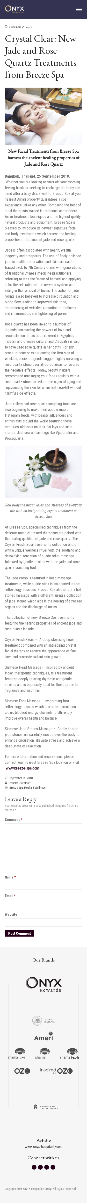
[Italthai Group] (46, 1110)
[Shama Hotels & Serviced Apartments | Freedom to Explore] (42, 1054)
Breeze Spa (16, 787)
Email (10, 896)
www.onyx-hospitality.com (44, 1146)
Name (10, 877)
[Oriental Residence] (43, 1020)
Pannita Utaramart (19, 783)
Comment (13, 820)
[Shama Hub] (70, 1054)
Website (11, 914)
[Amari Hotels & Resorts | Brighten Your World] (43, 1037)
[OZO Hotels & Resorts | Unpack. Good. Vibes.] (22, 1071)
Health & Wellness (35, 787)
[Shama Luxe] (16, 1054)
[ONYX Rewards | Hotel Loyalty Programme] (44, 982)
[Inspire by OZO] (56, 1071)
